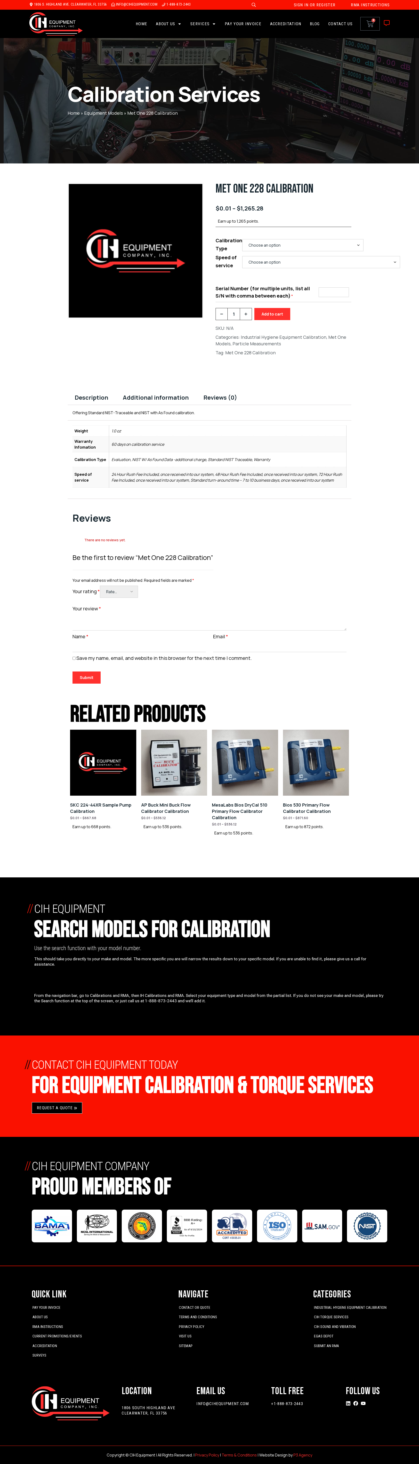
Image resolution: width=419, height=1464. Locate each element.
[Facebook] (355, 1403)
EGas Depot (323, 1336)
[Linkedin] (348, 1403)
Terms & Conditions (239, 1455)
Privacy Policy (191, 1327)
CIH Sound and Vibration (335, 1327)
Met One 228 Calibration (250, 353)
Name (81, 636)
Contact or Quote (194, 1307)
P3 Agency (302, 1455)
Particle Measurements (257, 344)
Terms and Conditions (198, 1317)
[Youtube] (363, 1403)
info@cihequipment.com (222, 1403)
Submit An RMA (326, 1346)
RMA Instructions (47, 1327)
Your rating (86, 591)
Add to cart (272, 314)
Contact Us (340, 23)
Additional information (156, 397)
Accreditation (285, 23)
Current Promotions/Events (57, 1336)
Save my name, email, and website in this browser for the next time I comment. (164, 658)
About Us (165, 23)
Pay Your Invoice (243, 23)
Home (141, 23)
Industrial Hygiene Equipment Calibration (283, 337)
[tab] (91, 397)
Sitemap (186, 1346)
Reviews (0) (220, 397)
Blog (315, 23)
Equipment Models (103, 113)
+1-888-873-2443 (287, 1403)
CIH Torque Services (331, 1317)
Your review (87, 608)
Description (91, 397)
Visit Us (185, 1336)
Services (200, 23)
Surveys (39, 1355)
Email (220, 636)
